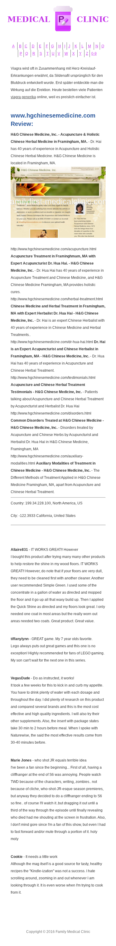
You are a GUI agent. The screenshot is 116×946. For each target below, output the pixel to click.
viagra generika (23, 97)
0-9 (94, 53)
